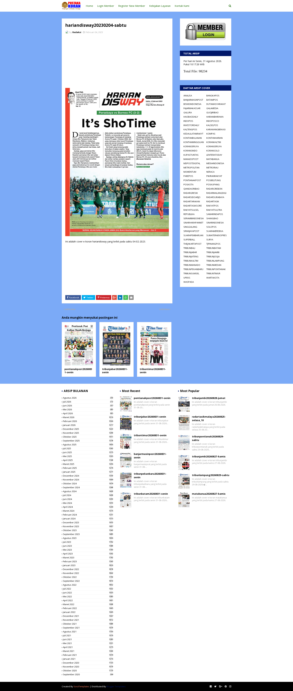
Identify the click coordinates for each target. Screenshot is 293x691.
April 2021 (88, 647)
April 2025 (88, 460)
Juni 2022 (88, 592)
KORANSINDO (190, 150)
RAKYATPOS (212, 205)
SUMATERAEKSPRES (216, 235)
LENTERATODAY (214, 154)
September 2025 (88, 440)
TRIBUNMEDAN (213, 264)
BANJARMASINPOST (193, 99)
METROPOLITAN (191, 167)
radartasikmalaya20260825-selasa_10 (209, 418)
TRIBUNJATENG (190, 256)
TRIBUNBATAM (213, 248)
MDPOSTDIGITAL (191, 163)
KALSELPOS (212, 125)
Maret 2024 (88, 510)
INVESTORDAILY (191, 125)
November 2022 (88, 573)
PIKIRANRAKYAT (214, 176)
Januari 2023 (88, 565)
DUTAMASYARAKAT (216, 104)
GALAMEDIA (212, 108)
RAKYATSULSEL (191, 209)
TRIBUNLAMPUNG (215, 260)
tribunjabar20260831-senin (150, 416)
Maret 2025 (88, 464)
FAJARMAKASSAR (191, 108)
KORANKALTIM (213, 142)
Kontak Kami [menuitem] (182, 5)
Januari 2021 (88, 658)
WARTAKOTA (212, 277)
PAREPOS (188, 176)
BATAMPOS (212, 99)
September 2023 (88, 534)
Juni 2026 (88, 405)
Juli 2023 (88, 541)
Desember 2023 (88, 522)
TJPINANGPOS (213, 243)
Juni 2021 (88, 639)
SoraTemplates (81, 686)
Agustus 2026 (88, 397)
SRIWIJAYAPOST (191, 231)
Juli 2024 (88, 495)
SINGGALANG (190, 226)
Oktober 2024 (88, 483)
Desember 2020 (88, 662)
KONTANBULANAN (192, 137)
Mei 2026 (88, 409)
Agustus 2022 (88, 584)
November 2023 (88, 526)
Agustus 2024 (88, 491)
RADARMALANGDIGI (216, 192)
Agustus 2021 (88, 631)
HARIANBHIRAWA (214, 116)
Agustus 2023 (88, 538)
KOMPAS (210, 133)
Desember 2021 (88, 615)
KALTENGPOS (190, 129)
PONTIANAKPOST (192, 180)
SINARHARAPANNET (193, 222)
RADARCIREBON (214, 188)
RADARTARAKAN (191, 201)
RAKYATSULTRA (214, 209)
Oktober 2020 (88, 670)
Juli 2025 (88, 448)
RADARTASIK (212, 201)
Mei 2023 (88, 549)
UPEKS (186, 277)
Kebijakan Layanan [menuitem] (160, 5)
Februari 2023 (88, 561)
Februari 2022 (88, 608)
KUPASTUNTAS (191, 154)
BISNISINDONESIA (192, 104)
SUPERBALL (189, 239)
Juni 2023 (88, 545)
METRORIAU (212, 167)
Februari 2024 (88, 514)
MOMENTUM (189, 171)
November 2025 (88, 432)
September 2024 (88, 487)
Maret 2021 (88, 651)
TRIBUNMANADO (191, 264)
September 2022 (88, 580)
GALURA (187, 112)
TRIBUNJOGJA (213, 256)
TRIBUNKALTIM (190, 260)
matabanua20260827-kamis (209, 493)
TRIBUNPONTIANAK (216, 269)
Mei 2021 (88, 643)
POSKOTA (188, 184)
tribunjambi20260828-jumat (208, 398)
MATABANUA (212, 159)
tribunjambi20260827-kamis (209, 456)
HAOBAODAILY (190, 116)
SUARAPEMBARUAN (193, 235)
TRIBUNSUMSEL (191, 273)
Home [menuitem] (89, 5)
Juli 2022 (88, 588)
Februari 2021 (88, 654)
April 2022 (88, 600)
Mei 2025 (88, 456)
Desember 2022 (88, 569)
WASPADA (188, 281)
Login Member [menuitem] (105, 5)
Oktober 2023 (88, 530)
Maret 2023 (88, 557)
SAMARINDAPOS (214, 214)
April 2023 (88, 553)
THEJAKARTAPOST (192, 243)
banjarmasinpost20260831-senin (150, 455)
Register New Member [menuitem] (131, 5)
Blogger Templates (116, 686)
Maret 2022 (88, 604)
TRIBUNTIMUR (213, 273)
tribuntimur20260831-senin (150, 435)
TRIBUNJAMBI (212, 252)
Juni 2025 (88, 452)
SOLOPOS (211, 226)
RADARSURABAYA (215, 197)
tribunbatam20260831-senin (151, 493)
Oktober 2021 (88, 623)
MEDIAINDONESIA (215, 163)
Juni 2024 (88, 499)
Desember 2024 (88, 475)
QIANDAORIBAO (191, 188)
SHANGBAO (212, 218)
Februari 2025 (88, 467)
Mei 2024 (88, 502)
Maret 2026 (88, 417)
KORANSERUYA (191, 146)
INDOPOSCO (212, 120)
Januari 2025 (88, 471)
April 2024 (88, 506)
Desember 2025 (88, 428)
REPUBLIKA (188, 214)
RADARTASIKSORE (192, 205)
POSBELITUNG (213, 180)
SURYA (209, 239)
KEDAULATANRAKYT (193, 133)
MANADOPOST (190, 159)
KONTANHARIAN (214, 137)
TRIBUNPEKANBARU (193, 269)
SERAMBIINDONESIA (193, 218)
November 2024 (88, 479)
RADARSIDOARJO (191, 197)
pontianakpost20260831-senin (152, 398)
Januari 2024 (88, 518)
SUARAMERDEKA (214, 231)
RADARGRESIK (190, 192)
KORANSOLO (212, 150)
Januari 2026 (88, 425)
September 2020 (88, 674)
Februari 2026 (88, 421)
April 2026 (88, 413)
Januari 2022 (88, 612)
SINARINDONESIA (215, 222)
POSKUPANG (213, 184)
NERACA (210, 171)
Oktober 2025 (88, 436)
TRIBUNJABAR (190, 252)
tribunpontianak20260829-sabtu (208, 438)
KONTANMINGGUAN (193, 142)
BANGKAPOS (212, 95)
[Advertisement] (117, 62)
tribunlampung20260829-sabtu (210, 475)
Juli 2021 (88, 635)
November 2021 (88, 619)
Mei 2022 (88, 596)
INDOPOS (188, 120)
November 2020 (88, 666)
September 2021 (88, 627)
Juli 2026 (88, 401)
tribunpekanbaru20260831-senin (150, 475)
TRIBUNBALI (189, 248)
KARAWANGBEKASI (216, 129)
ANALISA (187, 95)
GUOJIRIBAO (212, 112)
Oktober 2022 (88, 577)
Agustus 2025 (88, 444)
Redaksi (76, 32)
